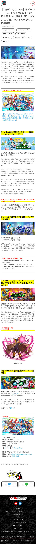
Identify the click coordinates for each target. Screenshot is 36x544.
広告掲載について (18, 520)
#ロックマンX (21, 34)
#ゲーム (5, 42)
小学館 (18, 508)
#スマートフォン (7, 34)
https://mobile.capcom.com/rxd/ (21, 454)
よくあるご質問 (18, 528)
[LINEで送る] (27, 484)
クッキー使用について (18, 517)
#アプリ (28, 38)
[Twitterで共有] (9, 484)
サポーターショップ (18, 525)
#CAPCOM (18, 38)
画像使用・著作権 (18, 514)
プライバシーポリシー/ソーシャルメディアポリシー (18, 511)
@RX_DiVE (16, 394)
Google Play (18, 448)
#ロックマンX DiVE (8, 30)
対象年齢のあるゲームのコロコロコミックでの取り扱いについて (18, 531)
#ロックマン (6, 38)
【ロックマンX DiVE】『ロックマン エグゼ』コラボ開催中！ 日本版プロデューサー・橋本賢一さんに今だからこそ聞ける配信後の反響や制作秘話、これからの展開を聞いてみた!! (18, 117)
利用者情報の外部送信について (18, 523)
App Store (7, 448)
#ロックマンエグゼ (23, 30)
